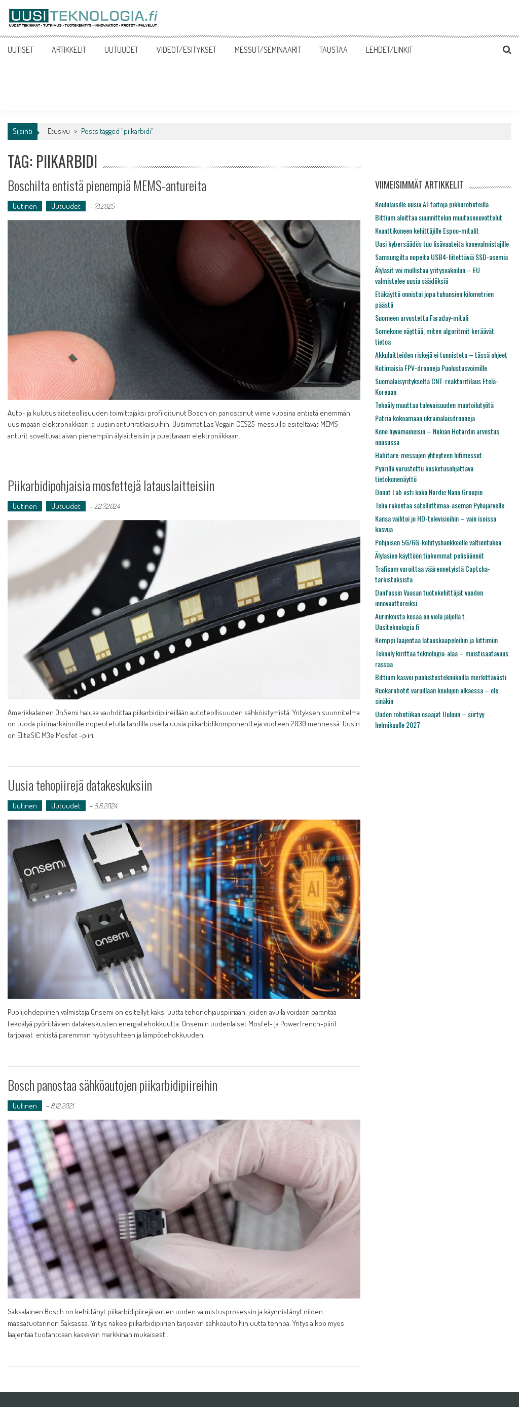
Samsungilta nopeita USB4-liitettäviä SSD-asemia (441, 256)
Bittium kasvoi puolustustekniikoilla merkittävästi (440, 677)
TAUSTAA (333, 50)
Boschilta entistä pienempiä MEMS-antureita (107, 185)
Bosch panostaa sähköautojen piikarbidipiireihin (112, 1085)
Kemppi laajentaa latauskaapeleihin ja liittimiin (436, 640)
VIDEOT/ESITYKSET (186, 50)
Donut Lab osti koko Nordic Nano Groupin (429, 492)
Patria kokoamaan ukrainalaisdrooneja (425, 418)
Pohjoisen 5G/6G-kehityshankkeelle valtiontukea (438, 542)
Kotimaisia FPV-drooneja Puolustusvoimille (431, 367)
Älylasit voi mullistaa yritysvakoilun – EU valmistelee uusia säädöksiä (427, 275)
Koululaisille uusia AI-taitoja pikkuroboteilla (432, 204)
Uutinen (25, 206)
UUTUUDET (121, 50)
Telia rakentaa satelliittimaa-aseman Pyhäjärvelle (439, 505)
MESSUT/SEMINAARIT (268, 50)
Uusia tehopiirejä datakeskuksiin (80, 785)
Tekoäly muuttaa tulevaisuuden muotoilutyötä (434, 404)
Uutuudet (66, 206)
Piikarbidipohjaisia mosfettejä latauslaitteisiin (111, 485)
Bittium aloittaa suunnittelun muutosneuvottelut (438, 217)
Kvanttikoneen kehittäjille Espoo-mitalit (427, 230)
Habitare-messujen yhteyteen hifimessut (428, 455)
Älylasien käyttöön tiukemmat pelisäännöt (429, 555)
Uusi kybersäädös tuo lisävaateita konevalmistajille (442, 243)
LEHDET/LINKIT (389, 50)
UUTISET (20, 50)
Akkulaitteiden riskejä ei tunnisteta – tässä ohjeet (441, 354)
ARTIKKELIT (69, 50)
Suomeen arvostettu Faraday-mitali (421, 317)
